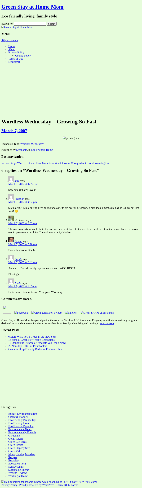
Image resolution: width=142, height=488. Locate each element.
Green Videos (15, 451)
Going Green (15, 438)
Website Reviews (17, 472)
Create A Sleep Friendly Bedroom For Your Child (35, 349)
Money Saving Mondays (21, 454)
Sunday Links (16, 466)
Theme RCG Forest (67, 485)
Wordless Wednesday (32, 143)
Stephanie (21, 149)
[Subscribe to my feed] (7, 312)
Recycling (13, 460)
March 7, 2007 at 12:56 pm (23, 184)
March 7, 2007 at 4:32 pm (22, 202)
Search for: (7, 23)
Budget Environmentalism (22, 413)
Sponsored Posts (17, 463)
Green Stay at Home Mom (32, 7)
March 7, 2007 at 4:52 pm (22, 223)
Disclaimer (14, 61)
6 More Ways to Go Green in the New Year (32, 336)
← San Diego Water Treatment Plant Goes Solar (27, 163)
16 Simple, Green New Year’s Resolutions (31, 339)
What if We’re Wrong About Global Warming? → (82, 163)
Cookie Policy (23, 55)
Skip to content (9, 40)
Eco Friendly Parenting (21, 426)
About (11, 49)
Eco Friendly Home (42, 149)
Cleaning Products (18, 416)
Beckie (18, 259)
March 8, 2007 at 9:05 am (22, 286)
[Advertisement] (71, 90)
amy (17, 180)
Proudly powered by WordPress (36, 485)
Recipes (12, 457)
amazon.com (107, 323)
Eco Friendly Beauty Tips (22, 420)
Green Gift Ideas (17, 441)
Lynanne (19, 198)
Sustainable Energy (18, 469)
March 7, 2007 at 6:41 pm (22, 262)
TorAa (18, 283)
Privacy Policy (16, 52)
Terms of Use (15, 58)
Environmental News (20, 429)
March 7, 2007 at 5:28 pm (22, 244)
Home (11, 46)
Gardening (14, 435)
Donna (18, 241)
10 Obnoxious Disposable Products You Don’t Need (37, 342)
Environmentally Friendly (22, 432)
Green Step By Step (19, 448)
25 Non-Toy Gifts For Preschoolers (27, 346)
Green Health (15, 444)
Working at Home (18, 476)
